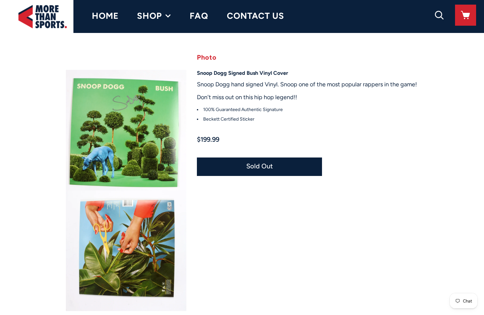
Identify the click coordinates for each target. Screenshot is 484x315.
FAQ (199, 16)
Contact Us (255, 16)
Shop (149, 16)
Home (105, 16)
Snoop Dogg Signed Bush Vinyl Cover (242, 73)
